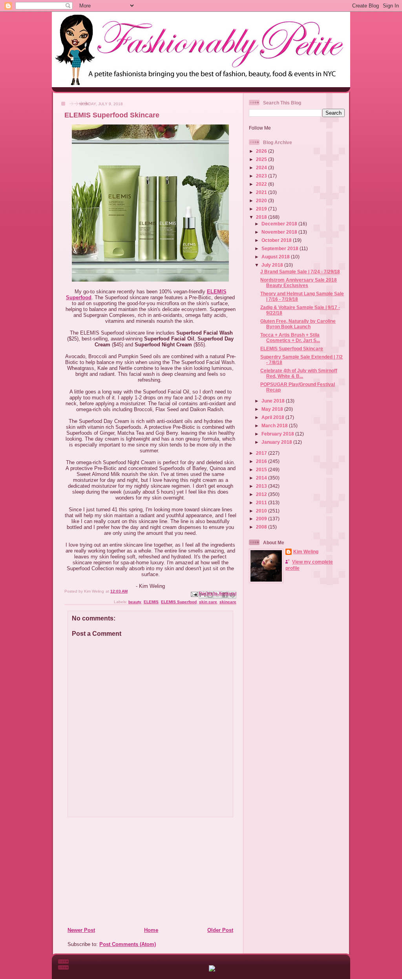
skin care (208, 602)
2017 (262, 453)
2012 (262, 494)
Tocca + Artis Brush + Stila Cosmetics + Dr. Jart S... (290, 337)
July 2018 (272, 264)
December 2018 (279, 223)
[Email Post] (194, 594)
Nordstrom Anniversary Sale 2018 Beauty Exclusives (298, 282)
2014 (262, 477)
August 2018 (276, 256)
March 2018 (275, 425)
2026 (262, 151)
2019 (262, 208)
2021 (262, 192)
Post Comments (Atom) (127, 944)
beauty (134, 602)
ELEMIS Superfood (179, 602)
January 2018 (277, 442)
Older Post (220, 930)
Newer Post (81, 930)
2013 (262, 486)
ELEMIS (151, 602)
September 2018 (280, 248)
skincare (227, 602)
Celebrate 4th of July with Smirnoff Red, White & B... (298, 373)
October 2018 (277, 240)
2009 (262, 518)
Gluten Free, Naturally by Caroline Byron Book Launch (298, 323)
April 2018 (273, 417)
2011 (262, 502)
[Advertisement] (115, 872)
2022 (262, 184)
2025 (262, 159)
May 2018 (272, 409)
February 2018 (278, 433)
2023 (262, 175)
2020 (262, 200)
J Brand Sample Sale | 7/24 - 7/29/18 (300, 271)
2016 (262, 461)
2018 (262, 217)
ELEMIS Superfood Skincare (291, 348)
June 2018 (273, 400)
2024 (262, 167)
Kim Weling (305, 551)
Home (151, 930)
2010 (262, 510)
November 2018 (279, 231)
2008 (262, 526)
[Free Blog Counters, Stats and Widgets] (212, 969)
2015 (262, 469)
